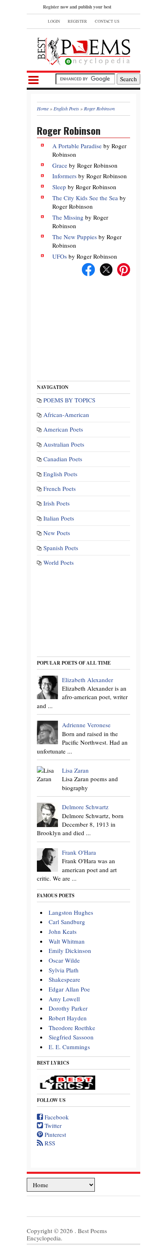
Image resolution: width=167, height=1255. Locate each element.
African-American (66, 414)
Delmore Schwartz (85, 807)
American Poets (63, 429)
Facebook (56, 1117)
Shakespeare (64, 979)
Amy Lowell (64, 999)
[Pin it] (123, 268)
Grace (59, 165)
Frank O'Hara (79, 852)
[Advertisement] (83, 325)
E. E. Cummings (69, 1047)
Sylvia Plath (64, 970)
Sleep (59, 187)
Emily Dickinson (70, 950)
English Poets (60, 474)
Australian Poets (63, 444)
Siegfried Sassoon (71, 1037)
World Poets (58, 562)
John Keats (63, 931)
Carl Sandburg (67, 922)
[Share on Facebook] (88, 268)
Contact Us (107, 21)
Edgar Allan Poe (69, 989)
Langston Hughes (71, 912)
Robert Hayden (68, 1018)
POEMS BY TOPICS (69, 400)
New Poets (56, 533)
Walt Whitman (67, 941)
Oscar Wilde (64, 960)
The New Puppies (74, 237)
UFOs (59, 256)
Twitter (52, 1125)
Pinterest (54, 1134)
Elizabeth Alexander (87, 680)
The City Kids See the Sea (85, 198)
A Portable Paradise (77, 146)
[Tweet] (106, 268)
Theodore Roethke (72, 1028)
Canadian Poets (62, 459)
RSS (49, 1143)
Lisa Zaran (75, 770)
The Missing (68, 217)
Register (77, 21)
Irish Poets (56, 503)
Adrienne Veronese (86, 725)
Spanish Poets (60, 548)
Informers (64, 176)
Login (54, 21)
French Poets (59, 488)
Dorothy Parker (68, 1008)
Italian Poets (58, 518)
